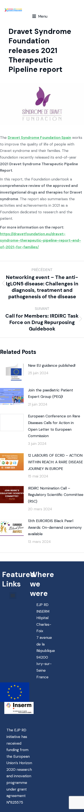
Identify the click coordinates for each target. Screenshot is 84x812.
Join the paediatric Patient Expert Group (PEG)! (50, 393)
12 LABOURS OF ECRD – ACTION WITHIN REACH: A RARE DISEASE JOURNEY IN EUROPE (55, 462)
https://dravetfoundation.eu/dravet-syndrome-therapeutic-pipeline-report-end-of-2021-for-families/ (40, 240)
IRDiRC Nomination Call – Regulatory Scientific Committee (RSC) (55, 495)
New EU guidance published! (51, 365)
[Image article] (12, 371)
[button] (39, 16)
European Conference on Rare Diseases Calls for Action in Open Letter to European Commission (54, 426)
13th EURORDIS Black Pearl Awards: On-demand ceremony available (55, 527)
